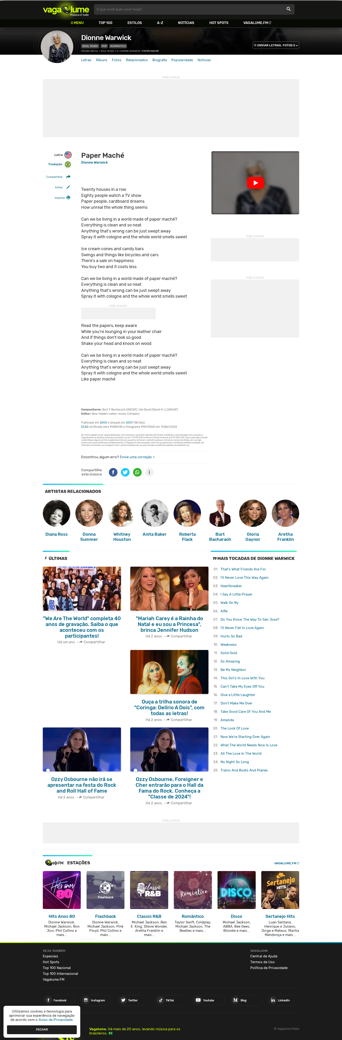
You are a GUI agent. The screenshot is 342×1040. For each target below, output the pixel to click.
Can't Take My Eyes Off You (242, 686)
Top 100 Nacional (57, 968)
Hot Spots (218, 23)
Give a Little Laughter (238, 695)
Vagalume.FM (255, 23)
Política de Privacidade (269, 968)
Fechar (42, 1029)
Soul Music (90, 46)
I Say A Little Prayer (236, 594)
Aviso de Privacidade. (56, 1020)
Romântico (118, 46)
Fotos (116, 60)
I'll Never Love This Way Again (244, 578)
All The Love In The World (241, 753)
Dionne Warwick (106, 38)
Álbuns (101, 60)
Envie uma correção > (137, 457)
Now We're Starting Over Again (245, 737)
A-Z (160, 23)
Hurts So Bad (231, 636)
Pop (104, 46)
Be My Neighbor (233, 670)
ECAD (84, 426)
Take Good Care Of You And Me (246, 712)
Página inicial (90, 51)
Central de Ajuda (263, 956)
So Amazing (230, 661)
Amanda (227, 720)
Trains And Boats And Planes (244, 770)
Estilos (134, 23)
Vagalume (66, 9)
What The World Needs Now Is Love (249, 745)
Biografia (159, 60)
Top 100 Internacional (60, 974)
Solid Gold (229, 653)
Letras (86, 60)
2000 (103, 422)
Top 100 (105, 23)
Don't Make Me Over (236, 703)
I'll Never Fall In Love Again (242, 628)
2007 (129, 422)
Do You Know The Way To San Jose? (250, 619)
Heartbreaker (231, 586)
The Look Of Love (235, 728)
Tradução (55, 164)
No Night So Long (235, 762)
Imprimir (60, 197)
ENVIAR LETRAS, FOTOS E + (277, 45)
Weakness (229, 645)
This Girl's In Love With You (243, 678)
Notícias (186, 23)
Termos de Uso (262, 962)
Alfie (224, 611)
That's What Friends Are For (243, 569)
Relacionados (137, 60)
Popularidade (182, 60)
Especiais (50, 956)
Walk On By (229, 603)
